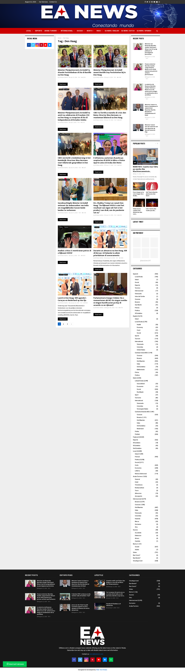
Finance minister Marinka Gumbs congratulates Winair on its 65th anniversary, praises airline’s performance (151, 69)
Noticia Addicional (141, 473)
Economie (140, 386)
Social (137, 282)
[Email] (105, 660)
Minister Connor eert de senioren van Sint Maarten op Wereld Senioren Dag (151, 128)
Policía (137, 307)
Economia (138, 468)
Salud (137, 279)
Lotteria (137, 471)
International (139, 341)
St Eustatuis (136, 443)
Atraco (137, 538)
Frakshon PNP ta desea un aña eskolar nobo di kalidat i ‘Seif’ (81, 595)
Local (28, 31)
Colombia (140, 347)
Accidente (138, 533)
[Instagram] (86, 660)
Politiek (137, 434)
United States (141, 350)
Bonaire (137, 302)
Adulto (137, 549)
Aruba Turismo (50, 31)
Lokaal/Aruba (62, 134)
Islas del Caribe (140, 296)
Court (138, 330)
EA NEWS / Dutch (128, 31)
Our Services (43, 2)
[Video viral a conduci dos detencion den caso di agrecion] (139, 203)
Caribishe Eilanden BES (142, 411)
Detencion (138, 535)
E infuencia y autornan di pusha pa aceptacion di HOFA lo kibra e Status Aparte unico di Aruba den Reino (109, 160)
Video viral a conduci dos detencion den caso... (137, 211)
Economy (140, 327)
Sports (137, 336)
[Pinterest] (92, 660)
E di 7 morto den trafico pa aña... (151, 210)
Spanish (135, 274)
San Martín (138, 305)
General (137, 479)
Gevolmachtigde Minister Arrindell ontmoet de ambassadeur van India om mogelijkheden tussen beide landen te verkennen (73, 206)
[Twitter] (80, 660)
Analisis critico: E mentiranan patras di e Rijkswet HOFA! (74, 252)
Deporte (38, 31)
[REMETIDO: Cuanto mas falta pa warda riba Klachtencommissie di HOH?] (145, 156)
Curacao (97, 227)
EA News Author (63, 77)
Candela (137, 541)
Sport (136, 395)
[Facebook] (74, 660)
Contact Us (53, 2)
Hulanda (61, 46)
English (135, 316)
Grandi (137, 546)
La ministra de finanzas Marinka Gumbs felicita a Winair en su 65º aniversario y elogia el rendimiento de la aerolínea (151, 89)
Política (137, 310)
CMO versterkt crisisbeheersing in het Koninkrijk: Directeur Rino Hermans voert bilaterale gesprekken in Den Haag (74, 161)
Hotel (136, 482)
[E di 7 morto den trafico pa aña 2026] (152, 203)
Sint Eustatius (141, 366)
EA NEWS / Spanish (144, 31)
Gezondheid (141, 383)
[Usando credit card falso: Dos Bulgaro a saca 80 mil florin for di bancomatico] (99, 583)
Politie (137, 431)
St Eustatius (138, 313)
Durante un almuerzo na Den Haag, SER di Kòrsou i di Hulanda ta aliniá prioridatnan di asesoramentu (110, 253)
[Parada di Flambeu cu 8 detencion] (99, 606)
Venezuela (138, 293)
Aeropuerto (138, 496)
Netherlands (141, 369)
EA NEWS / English (112, 31)
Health (139, 324)
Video (98, 31)
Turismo (137, 288)
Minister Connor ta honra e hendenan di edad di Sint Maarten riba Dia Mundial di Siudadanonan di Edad (151, 110)
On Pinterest (138, 233)
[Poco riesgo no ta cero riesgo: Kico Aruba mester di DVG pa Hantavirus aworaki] (139, 186)
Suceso (80, 31)
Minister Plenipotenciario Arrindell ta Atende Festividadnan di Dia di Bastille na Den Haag (74, 72)
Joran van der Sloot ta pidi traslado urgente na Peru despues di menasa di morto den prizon (80, 607)
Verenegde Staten (142, 409)
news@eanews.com (96, 654)
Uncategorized (137, 561)
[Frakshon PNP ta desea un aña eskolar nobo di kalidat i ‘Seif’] (65, 596)
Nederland (97, 46)
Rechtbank (140, 392)
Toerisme (138, 397)
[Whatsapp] (111, 660)
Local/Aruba (139, 276)
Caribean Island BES (141, 352)
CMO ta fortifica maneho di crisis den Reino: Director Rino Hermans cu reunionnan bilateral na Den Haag (109, 115)
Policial (137, 456)
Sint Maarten (62, 179)
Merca (137, 521)
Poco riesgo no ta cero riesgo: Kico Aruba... (138, 194)
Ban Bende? (136, 558)
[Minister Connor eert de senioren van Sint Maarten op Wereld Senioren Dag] (138, 127)
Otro (136, 527)
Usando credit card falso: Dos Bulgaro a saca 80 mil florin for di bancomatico (115, 582)
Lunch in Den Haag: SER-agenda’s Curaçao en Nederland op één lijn (72, 299)
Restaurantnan (139, 488)
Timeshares (139, 485)
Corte (136, 465)
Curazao (137, 299)
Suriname (138, 524)
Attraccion (138, 493)
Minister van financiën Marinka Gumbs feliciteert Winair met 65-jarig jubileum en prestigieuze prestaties (151, 49)
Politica (96, 134)
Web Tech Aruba (101, 670)
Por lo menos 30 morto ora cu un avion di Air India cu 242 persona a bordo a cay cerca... (115, 594)
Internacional (67, 31)
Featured (67, 46)
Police (137, 372)
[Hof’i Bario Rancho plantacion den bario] (152, 186)
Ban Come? (136, 555)
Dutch (102, 46)
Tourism (137, 338)
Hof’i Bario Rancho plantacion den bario (151, 194)
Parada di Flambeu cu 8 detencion (113, 605)
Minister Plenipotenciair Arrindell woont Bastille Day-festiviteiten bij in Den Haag (109, 72)
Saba (138, 364)
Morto (89, 31)
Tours (137, 490)
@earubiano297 (145, 261)
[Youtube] (99, 660)
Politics (137, 375)
